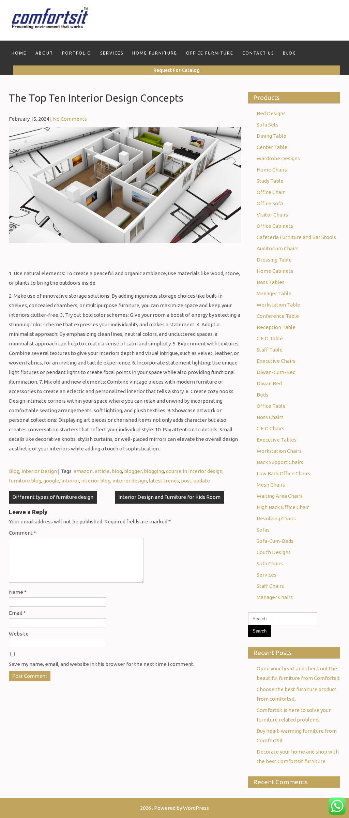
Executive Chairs (276, 361)
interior (70, 481)
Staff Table (270, 350)
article (102, 471)
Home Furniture (154, 53)
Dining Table (271, 136)
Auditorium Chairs (278, 248)
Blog (289, 53)
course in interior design (194, 471)
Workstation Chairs (279, 451)
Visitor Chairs (272, 215)
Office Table (271, 406)
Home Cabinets (275, 271)
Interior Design (39, 471)
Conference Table (278, 316)
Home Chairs (272, 170)
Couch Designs (274, 552)
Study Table (270, 181)
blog (117, 471)
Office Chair (271, 192)
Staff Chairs (270, 586)
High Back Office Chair (283, 507)
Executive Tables (277, 440)
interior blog (95, 481)
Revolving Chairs (276, 518)
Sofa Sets (267, 125)
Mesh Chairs (271, 485)
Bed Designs (271, 113)
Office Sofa (270, 203)
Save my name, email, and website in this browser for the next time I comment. (101, 664)
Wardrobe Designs (278, 158)
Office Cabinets (275, 226)
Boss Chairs (270, 417)
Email (17, 613)
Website (19, 634)
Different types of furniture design (52, 497)
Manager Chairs (275, 597)
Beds (262, 395)
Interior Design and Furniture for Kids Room (169, 497)
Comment (22, 533)
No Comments (70, 119)
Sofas (263, 530)
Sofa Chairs (270, 563)
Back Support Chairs (280, 462)
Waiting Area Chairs (280, 496)
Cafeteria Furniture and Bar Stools (296, 237)
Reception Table (276, 327)
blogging (154, 471)
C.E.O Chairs (270, 428)
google (51, 481)
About (44, 53)
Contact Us (258, 53)
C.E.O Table (270, 338)
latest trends (164, 481)
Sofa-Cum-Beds (275, 541)
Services (111, 53)
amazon (83, 471)
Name (18, 592)
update (202, 481)
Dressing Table (274, 260)
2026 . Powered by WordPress (174, 808)
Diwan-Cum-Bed (276, 372)
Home (19, 53)
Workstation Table (278, 305)
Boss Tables (271, 282)
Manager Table (274, 293)
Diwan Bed (269, 383)
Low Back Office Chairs (283, 473)
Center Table (272, 147)
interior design (129, 481)
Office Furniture (209, 53)
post (186, 481)
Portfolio (76, 53)
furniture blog (25, 481)
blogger (133, 471)
